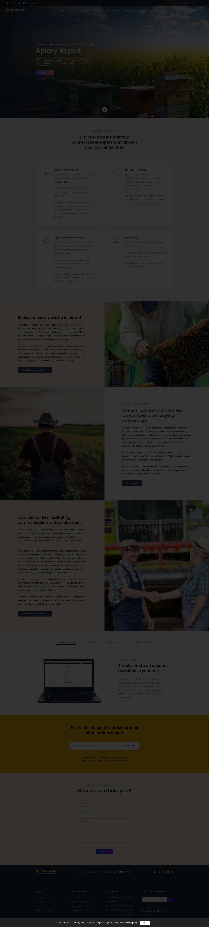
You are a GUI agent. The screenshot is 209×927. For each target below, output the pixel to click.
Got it (145, 922)
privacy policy (131, 922)
